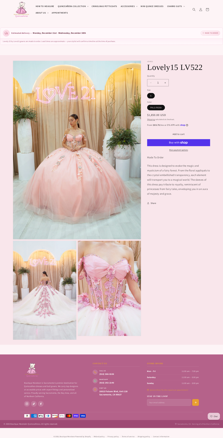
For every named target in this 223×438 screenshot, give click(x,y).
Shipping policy (144, 436)
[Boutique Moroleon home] (31, 370)
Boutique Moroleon (67, 436)
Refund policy (99, 436)
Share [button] (153, 203)
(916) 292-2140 (106, 382)
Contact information (161, 436)
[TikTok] (34, 404)
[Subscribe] (195, 402)
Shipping (151, 119)
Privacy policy (113, 436)
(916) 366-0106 (106, 374)
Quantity (151, 76)
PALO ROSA (156, 107)
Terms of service (128, 436)
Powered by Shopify (83, 436)
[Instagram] (27, 404)
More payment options (178, 150)
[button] (73, 6)
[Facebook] (41, 404)
